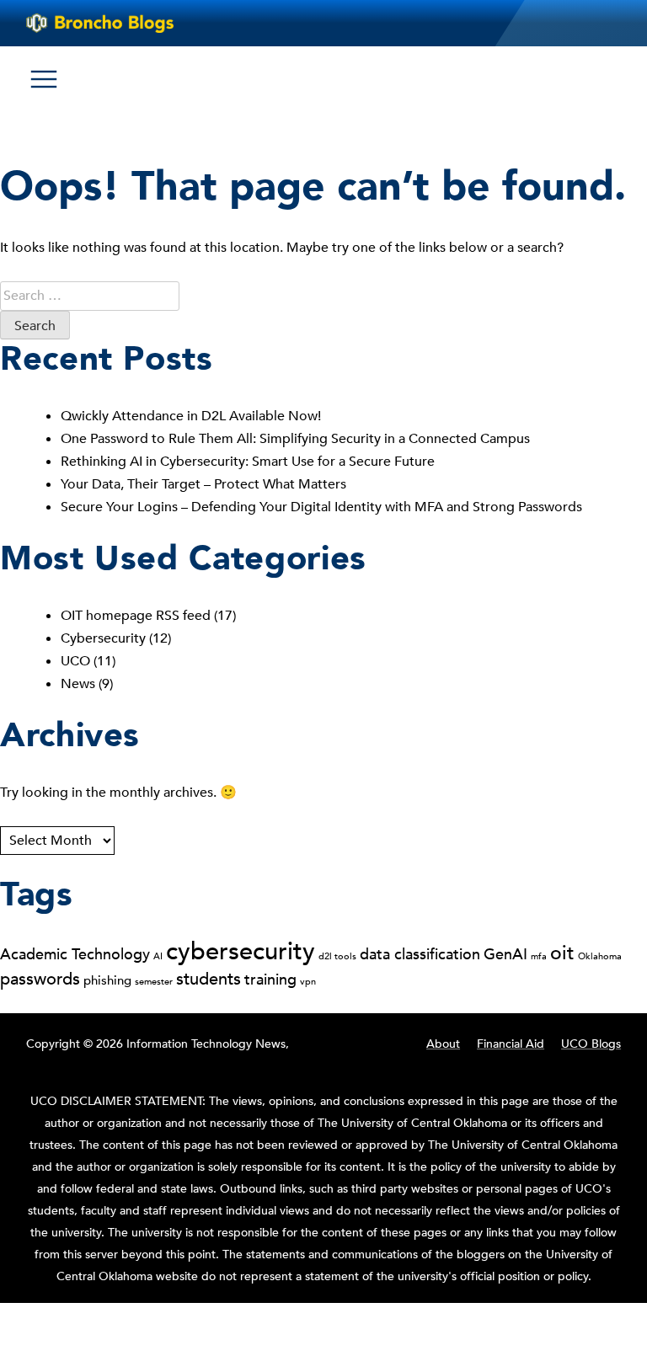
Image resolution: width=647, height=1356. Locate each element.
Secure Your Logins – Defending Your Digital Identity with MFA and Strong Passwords (321, 507)
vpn (308, 981)
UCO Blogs (591, 1044)
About (443, 1044)
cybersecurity (240, 952)
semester (154, 981)
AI (158, 956)
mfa (539, 956)
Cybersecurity (103, 638)
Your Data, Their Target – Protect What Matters (205, 484)
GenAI (505, 954)
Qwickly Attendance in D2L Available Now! (191, 416)
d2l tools (337, 956)
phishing (107, 980)
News (78, 684)
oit (562, 953)
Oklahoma (600, 956)
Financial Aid (510, 1044)
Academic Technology (75, 954)
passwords (40, 979)
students (208, 979)
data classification (420, 954)
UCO (75, 661)
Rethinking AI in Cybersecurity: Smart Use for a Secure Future (249, 461)
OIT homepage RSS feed (136, 615)
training (270, 979)
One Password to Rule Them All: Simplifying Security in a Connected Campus (297, 439)
